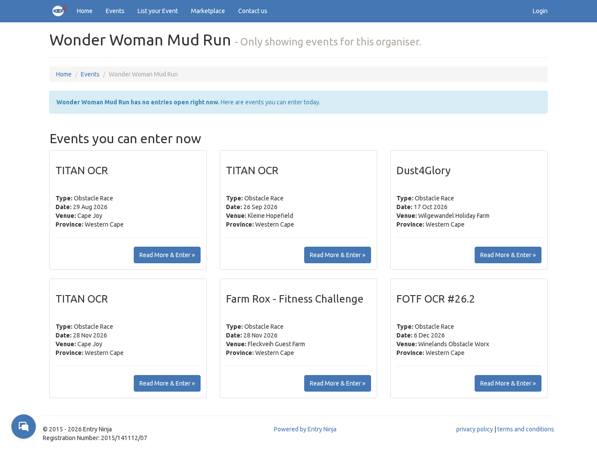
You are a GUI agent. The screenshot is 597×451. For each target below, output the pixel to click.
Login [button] (540, 10)
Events (115, 10)
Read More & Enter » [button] (167, 254)
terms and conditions (525, 429)
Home (85, 10)
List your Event (158, 10)
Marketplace (208, 10)
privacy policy (474, 429)
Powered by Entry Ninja (305, 429)
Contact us (252, 10)
